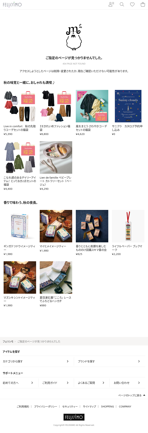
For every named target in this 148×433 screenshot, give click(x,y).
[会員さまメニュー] (111, 4)
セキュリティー (70, 406)
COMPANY (125, 406)
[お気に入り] (132, 4)
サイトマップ (89, 406)
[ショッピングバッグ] (143, 4)
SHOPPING (107, 406)
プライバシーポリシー (45, 406)
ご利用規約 (23, 406)
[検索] (122, 4)
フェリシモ (8, 341)
